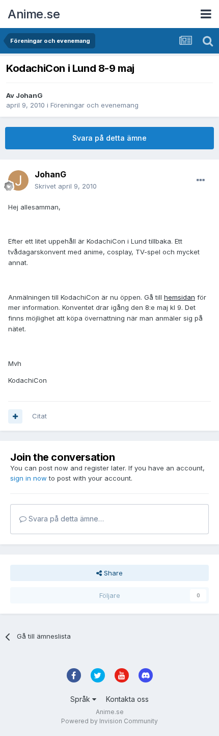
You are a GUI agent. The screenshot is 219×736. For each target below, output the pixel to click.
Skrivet (66, 186)
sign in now (28, 478)
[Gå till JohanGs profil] (18, 180)
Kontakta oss (127, 699)
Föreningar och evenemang (94, 105)
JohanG (29, 95)
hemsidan (179, 297)
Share (112, 573)
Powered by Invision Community (109, 721)
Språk (81, 699)
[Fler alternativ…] (200, 180)
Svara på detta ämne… (65, 518)
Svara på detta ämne (109, 138)
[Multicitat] (15, 416)
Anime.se (34, 14)
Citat (39, 416)
